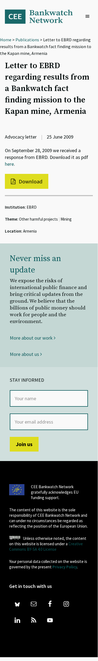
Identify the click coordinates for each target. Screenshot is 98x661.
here (9, 164)
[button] (89, 16)
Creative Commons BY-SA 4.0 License (46, 546)
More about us (25, 354)
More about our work (32, 338)
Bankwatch (42, 16)
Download (30, 181)
